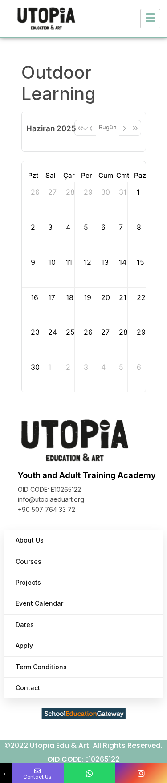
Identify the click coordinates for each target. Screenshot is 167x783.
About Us (30, 540)
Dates (25, 624)
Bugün (108, 127)
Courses (28, 561)
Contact (28, 687)
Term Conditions (41, 667)
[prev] (91, 128)
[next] (124, 128)
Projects (28, 582)
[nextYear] (135, 128)
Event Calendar (39, 603)
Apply (24, 645)
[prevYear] (80, 128)
